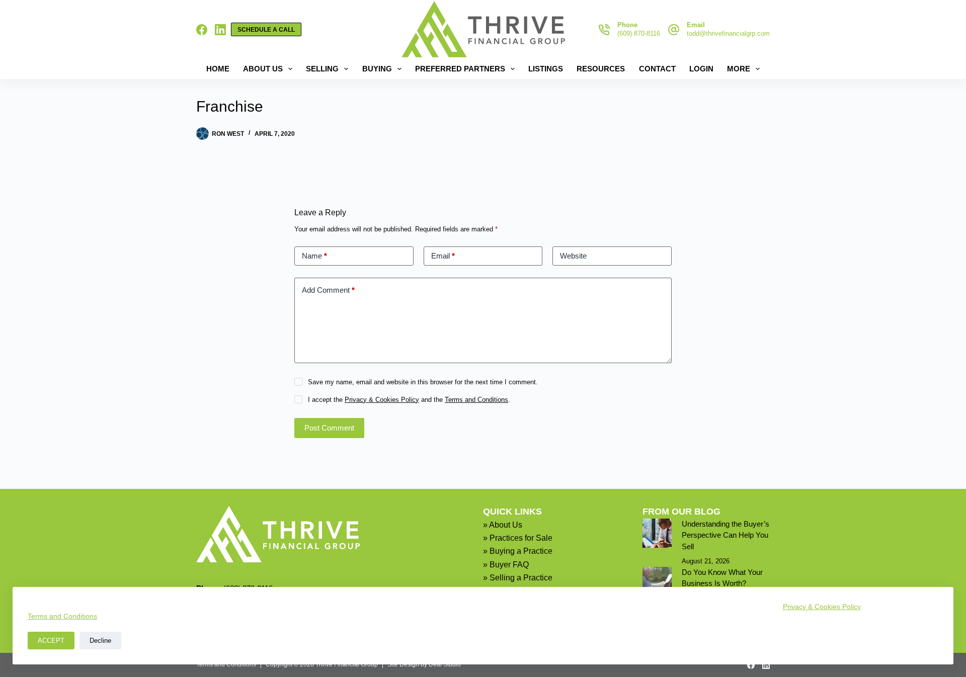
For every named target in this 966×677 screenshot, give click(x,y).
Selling (322, 68)
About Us (263, 68)
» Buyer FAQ (506, 564)
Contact (657, 68)
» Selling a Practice (517, 577)
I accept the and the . (409, 399)
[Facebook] (201, 29)
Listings (545, 68)
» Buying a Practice (517, 551)
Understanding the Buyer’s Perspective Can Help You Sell (725, 535)
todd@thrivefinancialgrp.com (728, 33)
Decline (100, 640)
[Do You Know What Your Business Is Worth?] (657, 581)
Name (314, 255)
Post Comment (329, 428)
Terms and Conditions (62, 616)
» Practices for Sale (517, 538)
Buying (377, 68)
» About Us (502, 525)
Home (217, 68)
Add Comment (328, 290)
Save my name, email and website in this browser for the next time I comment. (423, 382)
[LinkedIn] (220, 29)
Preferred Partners (460, 68)
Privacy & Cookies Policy (822, 607)
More (738, 68)
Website (573, 255)
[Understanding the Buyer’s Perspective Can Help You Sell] (657, 533)
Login (701, 68)
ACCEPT (51, 640)
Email (443, 255)
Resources (601, 68)
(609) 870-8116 (638, 33)
